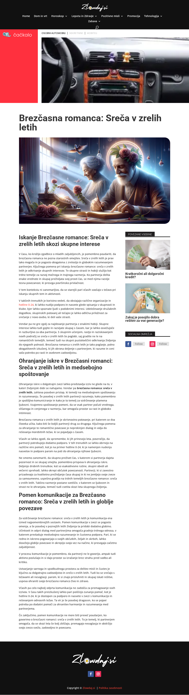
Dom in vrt (40, 16)
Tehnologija (151, 16)
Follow (139, 344)
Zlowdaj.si (89, 688)
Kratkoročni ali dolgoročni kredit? (144, 275)
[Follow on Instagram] (152, 344)
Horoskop (57, 16)
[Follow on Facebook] (128, 344)
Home (26, 16)
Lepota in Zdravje (83, 16)
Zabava (92, 21)
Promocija (133, 16)
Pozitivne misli (110, 16)
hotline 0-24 (26, 304)
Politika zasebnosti (110, 688)
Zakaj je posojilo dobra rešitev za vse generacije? (144, 319)
